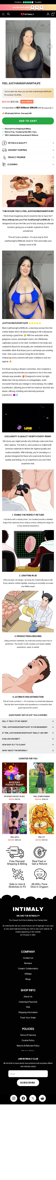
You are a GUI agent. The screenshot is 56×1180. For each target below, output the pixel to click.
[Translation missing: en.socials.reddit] (42, 1098)
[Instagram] (13, 1098)
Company (28, 951)
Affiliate (27, 973)
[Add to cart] (23, 789)
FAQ (28, 1007)
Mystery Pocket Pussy (14, 796)
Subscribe (28, 1082)
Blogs (28, 979)
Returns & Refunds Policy (28, 1045)
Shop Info (28, 990)
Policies (28, 1028)
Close (28, 958)
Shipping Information (28, 1012)
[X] (32, 1098)
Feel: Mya (14, 837)
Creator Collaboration (28, 968)
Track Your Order (28, 1017)
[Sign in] (48, 14)
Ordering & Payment (28, 1002)
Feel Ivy (41, 837)
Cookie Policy (28, 1040)
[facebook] (23, 1098)
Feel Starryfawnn (41, 796)
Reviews (28, 963)
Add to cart (28, 121)
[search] (8, 14)
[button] (50, 46)
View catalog (3, 14)
